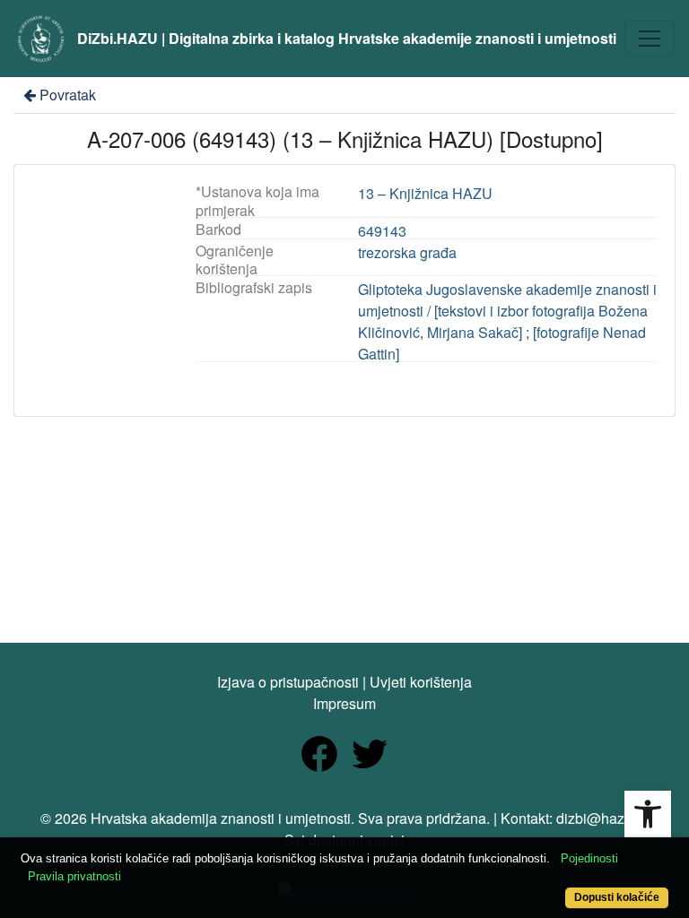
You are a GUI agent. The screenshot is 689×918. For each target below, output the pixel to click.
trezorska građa (407, 252)
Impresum (344, 703)
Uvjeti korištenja (421, 681)
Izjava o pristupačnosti (288, 681)
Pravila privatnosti (74, 876)
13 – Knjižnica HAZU (425, 193)
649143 (382, 231)
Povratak (67, 94)
